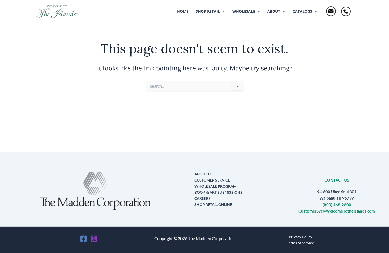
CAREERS (203, 198)
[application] (222, 11)
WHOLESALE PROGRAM (216, 186)
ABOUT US (204, 174)
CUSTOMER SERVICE (212, 180)
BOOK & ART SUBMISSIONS (218, 192)
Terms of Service (300, 243)
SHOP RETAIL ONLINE (213, 204)
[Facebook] (83, 238)
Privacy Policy (300, 236)
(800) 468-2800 (337, 204)
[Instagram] (93, 238)
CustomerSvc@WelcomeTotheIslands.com (336, 211)
